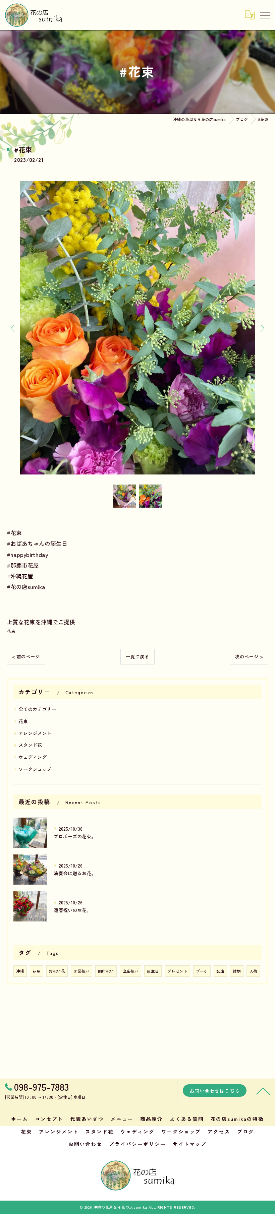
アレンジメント (34, 733)
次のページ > (249, 656)
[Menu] (264, 14)
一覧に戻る (137, 656)
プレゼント (177, 971)
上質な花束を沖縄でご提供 (41, 622)
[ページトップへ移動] (263, 1090)
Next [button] (261, 328)
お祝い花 (57, 971)
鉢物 (237, 971)
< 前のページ (26, 656)
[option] (137, 327)
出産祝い (130, 971)
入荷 (253, 971)
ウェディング (32, 757)
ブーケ (202, 971)
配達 (220, 971)
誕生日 (153, 971)
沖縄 (20, 971)
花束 (11, 631)
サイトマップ (190, 1143)
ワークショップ (34, 769)
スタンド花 (30, 745)
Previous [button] (13, 328)
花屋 (37, 971)
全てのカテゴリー (37, 709)
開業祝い (81, 971)
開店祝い (106, 971)
